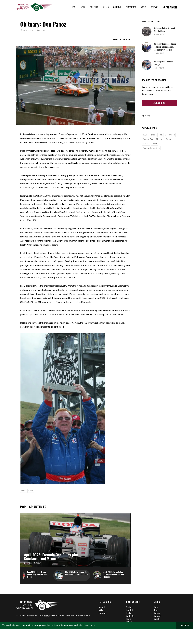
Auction (129, 606)
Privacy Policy (70, 615)
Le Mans (146, 144)
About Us (54, 615)
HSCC (145, 135)
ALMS (23, 491)
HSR (160, 135)
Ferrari (154, 144)
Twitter (101, 609)
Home (156, 606)
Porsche (153, 135)
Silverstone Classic (163, 139)
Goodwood (170, 135)
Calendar (157, 618)
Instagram (102, 612)
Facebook (102, 606)
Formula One (148, 139)
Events (128, 612)
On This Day (130, 615)
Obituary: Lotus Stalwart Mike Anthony (164, 29)
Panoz (30, 491)
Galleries (157, 612)
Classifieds (157, 615)
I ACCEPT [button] (184, 625)
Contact (61, 615)
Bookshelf (129, 609)
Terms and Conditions (83, 615)
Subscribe (159, 103)
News (155, 609)
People (44, 30)
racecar (46, 615)
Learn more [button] (89, 625)
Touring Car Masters (151, 148)
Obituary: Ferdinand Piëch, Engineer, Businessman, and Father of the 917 (165, 46)
